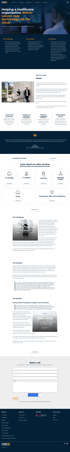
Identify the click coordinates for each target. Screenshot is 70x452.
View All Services (35, 209)
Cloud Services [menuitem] (5, 430)
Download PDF (53, 158)
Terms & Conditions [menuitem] (23, 420)
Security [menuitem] (3, 420)
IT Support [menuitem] (4, 417)
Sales (54, 417)
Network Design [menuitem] (5, 422)
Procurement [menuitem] (5, 425)
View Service (9, 183)
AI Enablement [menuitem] (5, 433)
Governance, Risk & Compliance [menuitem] (8, 438)
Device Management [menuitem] (6, 427)
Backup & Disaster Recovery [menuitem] (8, 435)
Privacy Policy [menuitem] (22, 417)
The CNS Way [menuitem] (22, 415)
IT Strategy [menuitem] (4, 415)
